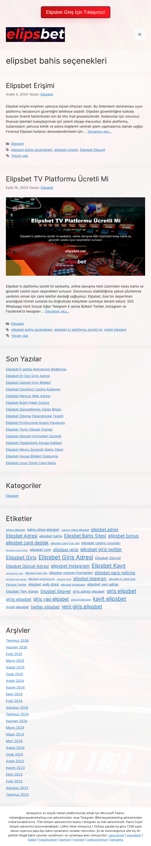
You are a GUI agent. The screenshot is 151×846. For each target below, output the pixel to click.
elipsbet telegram (90, 578)
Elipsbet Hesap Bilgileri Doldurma (32, 456)
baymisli (65, 839)
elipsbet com (40, 550)
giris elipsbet (121, 591)
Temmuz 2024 (17, 714)
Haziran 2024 (16, 721)
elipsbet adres (104, 529)
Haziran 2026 (16, 647)
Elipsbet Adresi (21, 536)
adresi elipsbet (15, 530)
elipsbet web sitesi (43, 584)
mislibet (78, 839)
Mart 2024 (14, 741)
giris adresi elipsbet (89, 591)
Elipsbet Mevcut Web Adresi (28, 396)
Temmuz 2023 (17, 795)
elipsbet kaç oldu (14, 573)
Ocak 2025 (14, 674)
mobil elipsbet (115, 330)
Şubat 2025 (15, 667)
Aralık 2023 (15, 761)
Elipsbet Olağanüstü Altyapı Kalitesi (34, 443)
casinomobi (116, 835)
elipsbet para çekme (16, 579)
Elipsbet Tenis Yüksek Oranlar (29, 429)
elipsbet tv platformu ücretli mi (78, 330)
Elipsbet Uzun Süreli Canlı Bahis (31, 463)
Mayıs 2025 (15, 661)
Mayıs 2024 (15, 728)
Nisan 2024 (15, 734)
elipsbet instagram (70, 566)
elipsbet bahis (50, 536)
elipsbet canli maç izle (65, 543)
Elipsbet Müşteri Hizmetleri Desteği (33, 436)
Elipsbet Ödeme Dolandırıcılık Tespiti (34, 416)
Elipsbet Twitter (16, 584)
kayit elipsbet (109, 598)
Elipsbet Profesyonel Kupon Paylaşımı (35, 423)
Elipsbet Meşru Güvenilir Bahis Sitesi (34, 450)
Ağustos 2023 (17, 788)
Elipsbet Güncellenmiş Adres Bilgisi (33, 409)
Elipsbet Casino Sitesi (17, 550)
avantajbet (134, 835)
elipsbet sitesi (64, 579)
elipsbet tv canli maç (122, 579)
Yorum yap (19, 156)
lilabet (32, 839)
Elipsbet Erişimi (30, 85)
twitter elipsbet (45, 606)
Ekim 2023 (14, 774)
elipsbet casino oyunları (100, 543)
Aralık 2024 (15, 681)
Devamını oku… (100, 132)
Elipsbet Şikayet (92, 150)
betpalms (116, 839)
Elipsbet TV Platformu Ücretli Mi (57, 179)
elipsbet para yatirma (115, 572)
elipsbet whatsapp (73, 584)
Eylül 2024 (14, 701)
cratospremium (97, 839)
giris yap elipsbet (51, 599)
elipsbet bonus (123, 536)
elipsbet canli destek (27, 542)
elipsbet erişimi (66, 150)
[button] (75, 12)
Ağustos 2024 (17, 708)
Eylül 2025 (14, 654)
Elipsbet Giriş (21, 557)
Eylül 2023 (14, 781)
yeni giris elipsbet (82, 606)
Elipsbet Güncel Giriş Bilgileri (28, 383)
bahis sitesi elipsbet (43, 530)
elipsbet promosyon (41, 579)
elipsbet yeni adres (102, 584)
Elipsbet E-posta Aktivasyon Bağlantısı (36, 369)
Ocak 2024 (14, 754)
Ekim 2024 (14, 694)
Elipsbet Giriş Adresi (66, 557)
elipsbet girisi (65, 549)
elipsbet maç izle (36, 573)
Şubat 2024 (15, 748)
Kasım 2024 (15, 687)
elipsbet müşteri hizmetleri (71, 573)
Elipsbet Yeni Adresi (22, 591)
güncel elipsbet (81, 599)
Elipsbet (17, 144)
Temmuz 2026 (17, 641)
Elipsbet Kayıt (109, 565)
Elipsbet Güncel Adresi (27, 566)
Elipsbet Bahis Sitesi (85, 536)
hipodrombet (48, 839)
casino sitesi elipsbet (75, 530)
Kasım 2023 (15, 768)
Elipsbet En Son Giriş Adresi (28, 376)
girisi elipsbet (18, 599)
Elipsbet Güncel (108, 558)
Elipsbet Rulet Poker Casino (27, 403)
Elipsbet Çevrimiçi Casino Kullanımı (33, 389)
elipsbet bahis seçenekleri (31, 150)
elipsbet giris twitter (101, 549)
